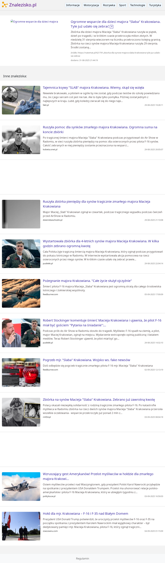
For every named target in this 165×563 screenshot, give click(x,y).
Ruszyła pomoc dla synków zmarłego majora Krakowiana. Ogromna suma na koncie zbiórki (100, 129)
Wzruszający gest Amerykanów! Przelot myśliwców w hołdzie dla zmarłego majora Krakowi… (98, 476)
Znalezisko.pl (22, 5)
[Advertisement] (82, 177)
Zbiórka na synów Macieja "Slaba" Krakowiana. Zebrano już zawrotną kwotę (99, 399)
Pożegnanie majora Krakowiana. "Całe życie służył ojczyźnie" (87, 281)
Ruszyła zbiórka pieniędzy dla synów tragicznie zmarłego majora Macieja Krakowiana (96, 203)
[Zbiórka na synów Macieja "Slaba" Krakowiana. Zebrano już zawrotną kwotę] (21, 412)
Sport (122, 5)
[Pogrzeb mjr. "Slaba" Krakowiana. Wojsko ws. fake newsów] (21, 372)
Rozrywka (109, 5)
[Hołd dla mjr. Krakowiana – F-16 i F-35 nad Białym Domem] (21, 526)
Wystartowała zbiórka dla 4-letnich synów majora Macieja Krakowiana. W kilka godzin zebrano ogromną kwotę (101, 243)
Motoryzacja (91, 5)
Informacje (73, 5)
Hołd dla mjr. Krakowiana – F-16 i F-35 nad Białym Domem (85, 513)
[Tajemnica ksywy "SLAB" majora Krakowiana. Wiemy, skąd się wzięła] (21, 100)
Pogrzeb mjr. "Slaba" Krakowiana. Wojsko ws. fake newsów (86, 360)
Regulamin (82, 558)
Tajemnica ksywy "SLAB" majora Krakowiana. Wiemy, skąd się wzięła (93, 87)
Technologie (137, 5)
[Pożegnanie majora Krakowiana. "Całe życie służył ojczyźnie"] (21, 293)
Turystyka (155, 5)
